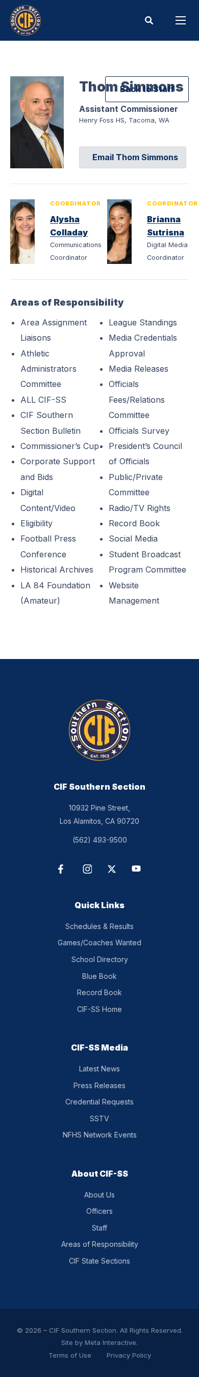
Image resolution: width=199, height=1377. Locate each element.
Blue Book (99, 976)
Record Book (99, 992)
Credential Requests (99, 1101)
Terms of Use (69, 1355)
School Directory (99, 959)
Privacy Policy (129, 1355)
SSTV (99, 1118)
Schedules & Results (99, 926)
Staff (99, 1227)
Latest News (99, 1068)
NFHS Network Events (100, 1134)
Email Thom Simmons (135, 157)
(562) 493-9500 (99, 839)
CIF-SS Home (99, 1009)
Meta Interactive (110, 1342)
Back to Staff (147, 89)
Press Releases (99, 1085)
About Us (99, 1194)
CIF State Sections (99, 1260)
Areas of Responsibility (99, 1244)
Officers (99, 1211)
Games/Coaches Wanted (99, 942)
